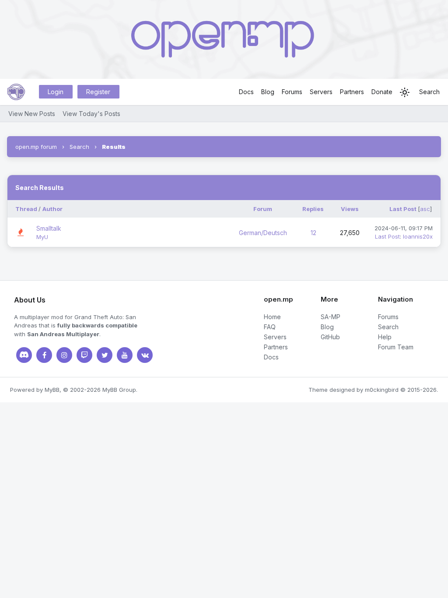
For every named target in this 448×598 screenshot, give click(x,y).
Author (52, 208)
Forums (292, 91)
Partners (352, 91)
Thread (26, 208)
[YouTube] (125, 355)
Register (98, 91)
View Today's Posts (91, 113)
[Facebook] (44, 355)
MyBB (52, 389)
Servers (321, 91)
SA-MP (330, 316)
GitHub (330, 337)
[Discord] (24, 355)
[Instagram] (64, 355)
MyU (42, 236)
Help (385, 337)
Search (429, 91)
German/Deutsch (263, 232)
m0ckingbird (382, 389)
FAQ (270, 327)
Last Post (402, 208)
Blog (267, 91)
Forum (262, 208)
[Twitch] (84, 355)
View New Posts (31, 113)
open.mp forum (36, 146)
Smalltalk (48, 228)
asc (425, 208)
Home (272, 316)
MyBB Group (119, 389)
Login (55, 91)
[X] (104, 355)
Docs (246, 91)
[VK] (145, 355)
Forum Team (395, 347)
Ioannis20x (418, 236)
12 (313, 232)
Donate (381, 91)
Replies (313, 208)
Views (350, 208)
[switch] (405, 92)
